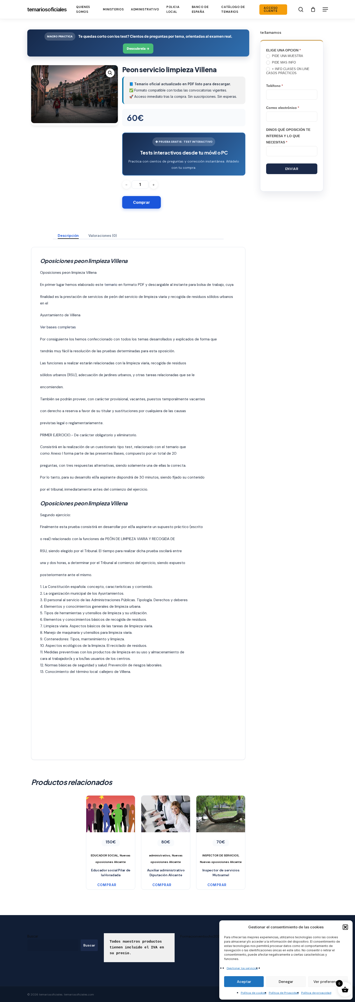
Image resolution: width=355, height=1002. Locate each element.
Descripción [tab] (68, 235)
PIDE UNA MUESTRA (287, 56)
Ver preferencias (327, 981)
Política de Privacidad (284, 993)
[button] (345, 927)
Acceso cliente (271, 9)
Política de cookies (253, 993)
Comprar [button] (107, 885)
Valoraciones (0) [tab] (102, 235)
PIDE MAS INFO (283, 62)
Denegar (286, 981)
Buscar (32, 936)
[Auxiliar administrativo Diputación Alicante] (165, 830)
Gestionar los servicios (242, 968)
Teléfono (274, 86)
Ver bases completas (58, 327)
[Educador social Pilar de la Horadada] (110, 830)
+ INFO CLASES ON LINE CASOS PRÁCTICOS (287, 71)
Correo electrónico (282, 108)
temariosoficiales (47, 9)
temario (110, 284)
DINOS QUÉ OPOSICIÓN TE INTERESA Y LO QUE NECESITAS (288, 136)
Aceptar (244, 981)
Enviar (291, 169)
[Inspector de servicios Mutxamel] (220, 830)
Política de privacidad (316, 993)
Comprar (141, 202)
